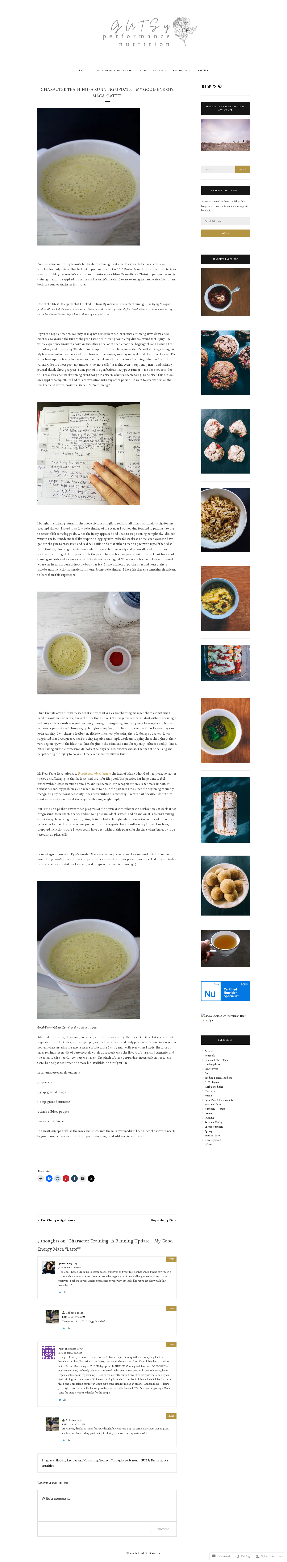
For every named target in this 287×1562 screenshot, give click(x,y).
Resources (180, 70)
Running (209, 1117)
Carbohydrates (213, 1064)
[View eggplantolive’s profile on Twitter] (209, 87)
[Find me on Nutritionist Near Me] (225, 1020)
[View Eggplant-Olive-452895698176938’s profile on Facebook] (204, 87)
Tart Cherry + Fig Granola (58, 1220)
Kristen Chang (67, 1348)
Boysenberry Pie (162, 1220)
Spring (208, 1131)
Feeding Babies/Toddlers (218, 1077)
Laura (60, 1037)
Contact (202, 70)
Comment (162, 1529)
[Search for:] (225, 169)
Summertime (212, 1135)
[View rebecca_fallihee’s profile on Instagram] (215, 87)
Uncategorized (213, 1140)
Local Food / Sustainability (219, 1100)
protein (209, 1113)
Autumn (209, 1051)
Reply (171, 1259)
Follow (225, 233)
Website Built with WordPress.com (143, 1553)
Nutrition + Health (215, 1109)
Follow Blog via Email (225, 190)
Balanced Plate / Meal (216, 1060)
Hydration (210, 1091)
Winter (208, 1144)
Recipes (158, 70)
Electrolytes (211, 1069)
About (83, 70)
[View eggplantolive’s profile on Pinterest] (220, 87)
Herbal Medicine (214, 1086)
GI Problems (212, 1082)
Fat (206, 1073)
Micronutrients (213, 1104)
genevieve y (65, 1263)
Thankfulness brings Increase (94, 773)
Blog (143, 70)
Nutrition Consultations (114, 70)
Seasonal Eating (213, 1122)
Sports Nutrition (214, 1126)
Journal (208, 1095)
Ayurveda (210, 1055)
